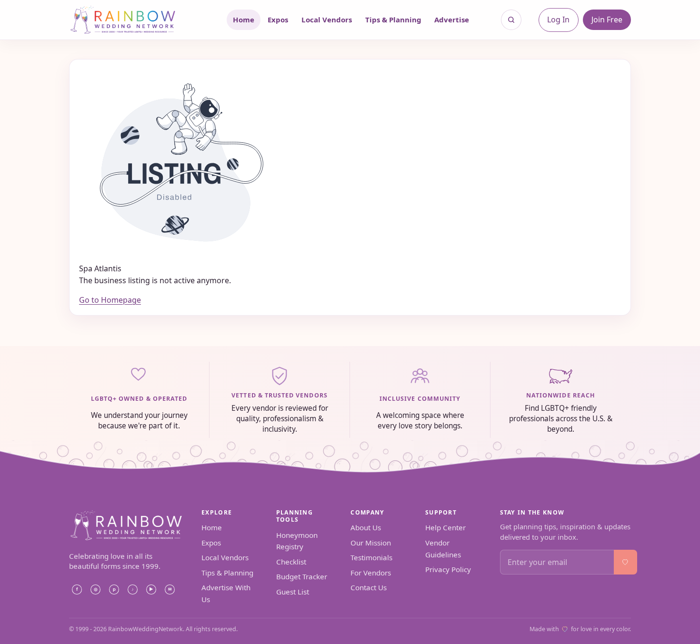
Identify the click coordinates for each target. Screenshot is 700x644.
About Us (365, 527)
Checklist (291, 561)
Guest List (292, 591)
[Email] (169, 589)
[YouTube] (151, 589)
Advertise (451, 19)
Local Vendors (326, 19)
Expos (278, 19)
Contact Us (368, 587)
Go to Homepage (110, 300)
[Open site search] (511, 20)
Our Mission (370, 542)
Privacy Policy (448, 569)
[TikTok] (132, 589)
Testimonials (371, 557)
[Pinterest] (113, 589)
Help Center (445, 527)
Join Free (606, 19)
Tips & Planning (393, 19)
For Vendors (370, 572)
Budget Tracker (301, 576)
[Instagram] (95, 589)
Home (243, 19)
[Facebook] (76, 589)
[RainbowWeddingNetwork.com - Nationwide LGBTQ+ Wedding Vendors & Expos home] (135, 19)
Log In (558, 19)
